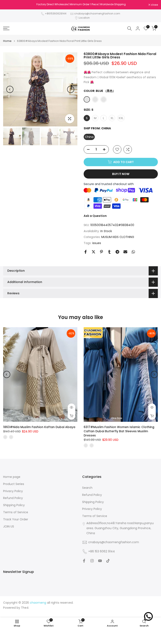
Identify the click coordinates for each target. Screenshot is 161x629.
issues (96, 243)
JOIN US (8, 527)
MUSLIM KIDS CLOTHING (117, 237)
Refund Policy (13, 498)
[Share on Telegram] (117, 252)
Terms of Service (15, 512)
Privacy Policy (13, 491)
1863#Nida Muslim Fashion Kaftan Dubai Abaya (39, 427)
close (9, 5)
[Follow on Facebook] (84, 560)
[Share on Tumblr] (109, 252)
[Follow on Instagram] (92, 560)
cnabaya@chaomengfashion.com (97, 13)
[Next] (70, 89)
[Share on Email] (125, 252)
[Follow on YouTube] (100, 560)
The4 (25, 608)
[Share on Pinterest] (101, 252)
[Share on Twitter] (93, 252)
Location (84, 17)
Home (7, 41)
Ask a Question (95, 216)
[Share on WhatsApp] (133, 252)
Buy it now (120, 174)
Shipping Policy (14, 505)
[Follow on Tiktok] (108, 560)
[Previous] (9, 89)
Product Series (13, 484)
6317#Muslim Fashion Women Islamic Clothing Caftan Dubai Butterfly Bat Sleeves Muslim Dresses (119, 431)
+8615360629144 (55, 13)
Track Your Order (15, 519)
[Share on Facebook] (85, 252)
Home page (11, 477)
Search (87, 488)
